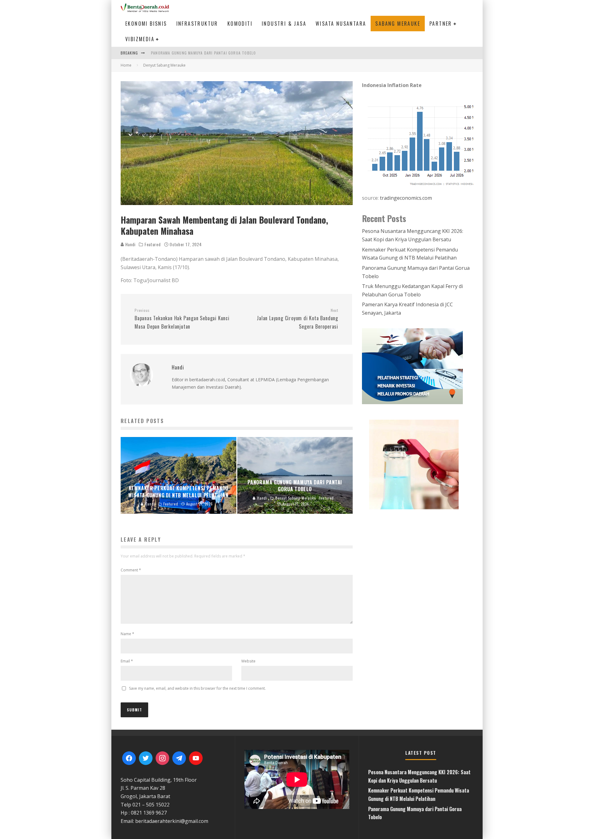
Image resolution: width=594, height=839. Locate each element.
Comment (131, 570)
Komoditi (239, 23)
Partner (440, 23)
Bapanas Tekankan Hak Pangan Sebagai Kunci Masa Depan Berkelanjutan (182, 319)
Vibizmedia (139, 39)
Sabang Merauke (397, 23)
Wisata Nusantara (341, 23)
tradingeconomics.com (406, 197)
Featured (152, 244)
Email (127, 661)
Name (127, 633)
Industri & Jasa (284, 23)
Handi (130, 244)
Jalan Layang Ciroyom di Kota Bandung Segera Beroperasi (297, 319)
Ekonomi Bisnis (146, 23)
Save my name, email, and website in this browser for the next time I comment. (197, 688)
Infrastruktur (197, 23)
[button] (439, 464)
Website (248, 661)
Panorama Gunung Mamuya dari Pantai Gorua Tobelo (203, 52)
